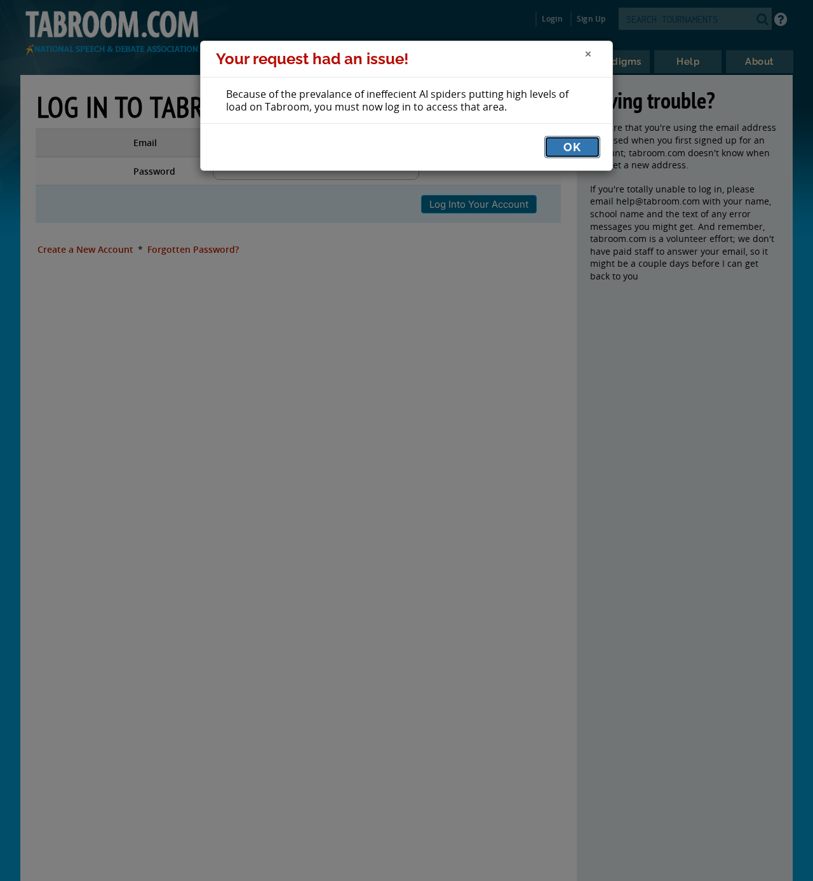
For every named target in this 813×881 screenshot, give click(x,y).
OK (572, 147)
